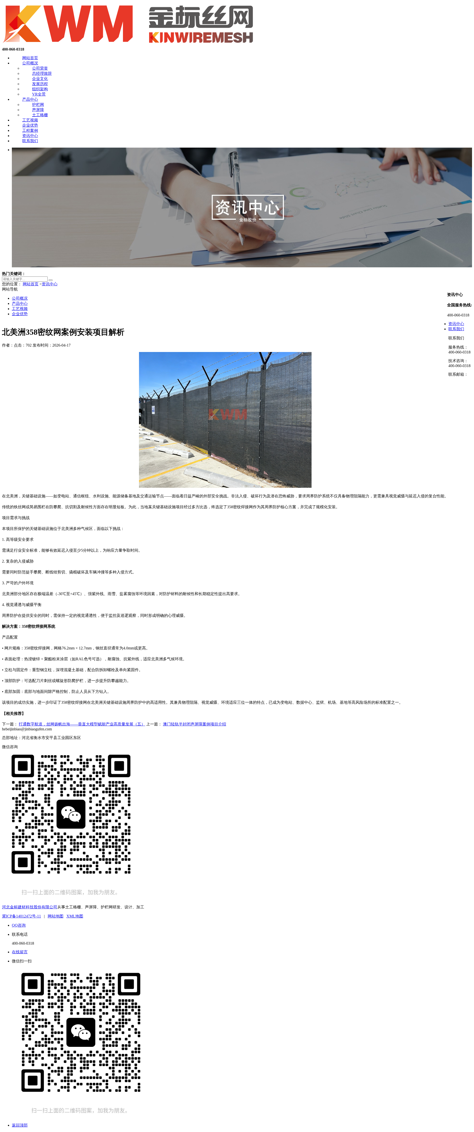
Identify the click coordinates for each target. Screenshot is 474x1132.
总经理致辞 (42, 73)
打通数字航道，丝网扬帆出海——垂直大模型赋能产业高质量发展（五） (82, 724)
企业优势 (30, 125)
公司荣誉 (40, 68)
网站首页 (30, 58)
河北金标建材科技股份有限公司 (29, 907)
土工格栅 (40, 115)
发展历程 (40, 84)
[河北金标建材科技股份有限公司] (129, 45)
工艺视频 (30, 120)
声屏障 (38, 110)
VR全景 (39, 94)
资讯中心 (30, 136)
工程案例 (30, 130)
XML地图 (74, 916)
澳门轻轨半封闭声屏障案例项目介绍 (194, 724)
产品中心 (30, 99)
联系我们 (30, 141)
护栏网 (38, 104)
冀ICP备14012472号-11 (21, 916)
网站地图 (55, 916)
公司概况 (30, 63)
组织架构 (40, 89)
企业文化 (40, 79)
